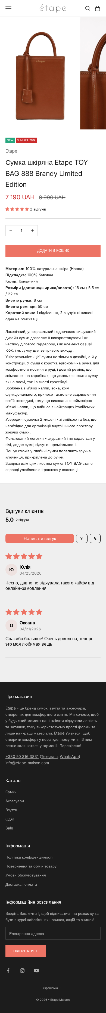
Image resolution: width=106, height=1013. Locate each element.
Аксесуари (14, 800)
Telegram (49, 756)
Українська (50, 988)
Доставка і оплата (21, 884)
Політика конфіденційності (28, 857)
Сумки (11, 791)
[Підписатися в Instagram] (22, 970)
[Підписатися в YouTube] (36, 970)
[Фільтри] (82, 538)
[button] (17, 209)
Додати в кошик (53, 250)
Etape (11, 151)
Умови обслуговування (25, 875)
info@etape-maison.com (27, 762)
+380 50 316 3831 (22, 756)
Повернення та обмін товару (31, 866)
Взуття (11, 809)
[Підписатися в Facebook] (8, 970)
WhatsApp (69, 756)
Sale (9, 828)
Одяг (9, 819)
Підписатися (25, 951)
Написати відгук (40, 538)
